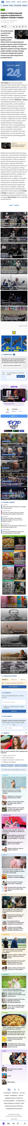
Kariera (7, 1095)
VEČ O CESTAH (13, 686)
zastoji (14, 679)
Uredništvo (15, 1092)
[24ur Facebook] (15, 1089)
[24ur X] (19, 1089)
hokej (11, 205)
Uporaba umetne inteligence (14, 1108)
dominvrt (6, 974)
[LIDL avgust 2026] (14, 332)
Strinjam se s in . (14, 707)
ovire (22, 679)
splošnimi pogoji (14, 706)
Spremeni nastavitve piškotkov (14, 1098)
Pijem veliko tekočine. (8, 757)
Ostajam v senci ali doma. (9, 755)
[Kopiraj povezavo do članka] (25, 26)
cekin (4, 894)
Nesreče (5, 679)
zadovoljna (7, 815)
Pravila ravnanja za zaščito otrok (14, 1103)
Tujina (11, 5)
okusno (5, 1012)
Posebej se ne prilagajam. (9, 762)
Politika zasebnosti (9, 1100)
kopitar (16, 205)
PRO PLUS (22, 1092)
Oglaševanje (7, 1092)
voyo (4, 1051)
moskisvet (6, 934)
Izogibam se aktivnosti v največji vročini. (13, 760)
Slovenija (5, 5)
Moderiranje (13, 1095)
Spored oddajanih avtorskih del (14, 1106)
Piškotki (21, 1095)
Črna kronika (17, 5)
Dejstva (24, 5)
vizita (5, 855)
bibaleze (5, 775)
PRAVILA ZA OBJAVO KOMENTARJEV (12, 365)
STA (5, 26)
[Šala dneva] (24, 728)
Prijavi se (19, 376)
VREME (13, 416)
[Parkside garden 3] (6, 343)
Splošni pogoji (20, 1100)
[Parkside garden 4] (16, 343)
